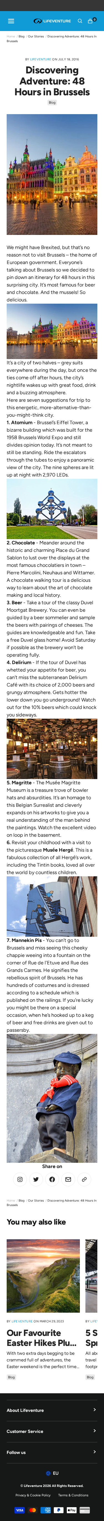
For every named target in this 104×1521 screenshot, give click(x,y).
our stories (36, 36)
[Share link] (84, 1179)
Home (11, 36)
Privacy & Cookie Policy (33, 1495)
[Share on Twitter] (20, 1179)
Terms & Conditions (73, 1495)
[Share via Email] (68, 1179)
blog (21, 36)
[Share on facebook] (52, 1179)
